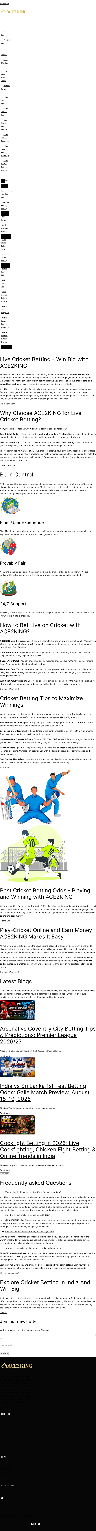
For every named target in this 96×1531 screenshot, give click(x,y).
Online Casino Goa (4, 111)
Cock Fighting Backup (4, 228)
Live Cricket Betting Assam (4, 125)
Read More (5, 1056)
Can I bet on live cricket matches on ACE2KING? (27, 1215)
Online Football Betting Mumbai (4, 165)
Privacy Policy (6, 1469)
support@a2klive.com (12, 1498)
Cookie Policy (6, 1474)
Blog (2, 1440)
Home (3, 19)
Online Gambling (6, 175)
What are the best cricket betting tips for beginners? (29, 1231)
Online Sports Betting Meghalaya (5, 151)
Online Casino (6, 68)
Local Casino (5, 94)
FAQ (2, 1435)
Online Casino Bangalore (5, 137)
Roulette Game (5, 87)
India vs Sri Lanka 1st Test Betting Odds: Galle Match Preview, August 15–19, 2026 (45, 1092)
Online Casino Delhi (4, 100)
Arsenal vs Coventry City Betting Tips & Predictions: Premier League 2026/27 (48, 1035)
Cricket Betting (5, 33)
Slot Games (4, 53)
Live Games (5, 48)
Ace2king (4, 3)
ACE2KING (9, 1516)
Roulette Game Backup (5, 257)
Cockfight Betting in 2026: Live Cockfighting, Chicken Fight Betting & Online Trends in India (48, 1149)
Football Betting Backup (5, 205)
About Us (4, 24)
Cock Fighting (4, 61)
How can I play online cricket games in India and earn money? (34, 1248)
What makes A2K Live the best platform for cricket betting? (33, 1192)
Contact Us (5, 1445)
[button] (38, 28)
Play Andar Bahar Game (4, 76)
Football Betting (5, 41)
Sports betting (6, 29)
